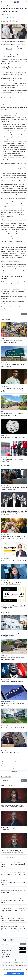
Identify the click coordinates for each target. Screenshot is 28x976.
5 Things (3, 924)
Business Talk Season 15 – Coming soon (13, 560)
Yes (3, 763)
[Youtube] (13, 960)
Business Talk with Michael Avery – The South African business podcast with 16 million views (14, 512)
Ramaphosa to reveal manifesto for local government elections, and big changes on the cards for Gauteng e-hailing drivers (13, 928)
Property (3, 411)
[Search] (26, 2)
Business (3, 725)
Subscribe (24, 313)
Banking (3, 632)
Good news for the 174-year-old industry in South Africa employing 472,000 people (13, 919)
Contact (4, 952)
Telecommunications (6, 701)
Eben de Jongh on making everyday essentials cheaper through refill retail (12, 851)
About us (4, 948)
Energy (2, 362)
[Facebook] (2, 17)
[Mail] (13, 17)
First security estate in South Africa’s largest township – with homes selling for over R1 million (14, 864)
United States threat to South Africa (12, 681)
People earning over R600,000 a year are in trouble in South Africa (13, 891)
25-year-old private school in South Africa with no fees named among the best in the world (13, 874)
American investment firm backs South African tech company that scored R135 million (12, 900)
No (3, 765)
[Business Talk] (17, 960)
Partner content (5, 485)
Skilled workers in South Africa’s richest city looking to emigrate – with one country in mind (14, 910)
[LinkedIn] (7, 17)
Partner (2, 14)
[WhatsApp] (10, 17)
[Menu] (1, 2)
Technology (4, 906)
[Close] (26, 969)
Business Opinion (5, 679)
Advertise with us (6, 950)
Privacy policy (6, 954)
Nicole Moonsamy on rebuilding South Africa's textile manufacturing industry (12, 805)
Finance (3, 435)
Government (4, 748)
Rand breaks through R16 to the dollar (13, 437)
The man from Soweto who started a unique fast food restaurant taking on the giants (13, 389)
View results (14, 771)
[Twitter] (5, 17)
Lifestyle (3, 338)
